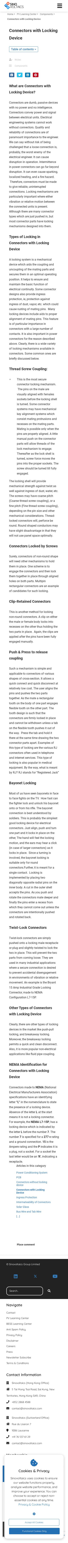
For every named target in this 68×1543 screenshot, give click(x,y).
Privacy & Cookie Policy (34, 1504)
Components (21, 66)
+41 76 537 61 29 (21, 1436)
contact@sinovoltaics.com (27, 1408)
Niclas (18, 59)
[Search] (49, 1291)
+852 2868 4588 (21, 1402)
